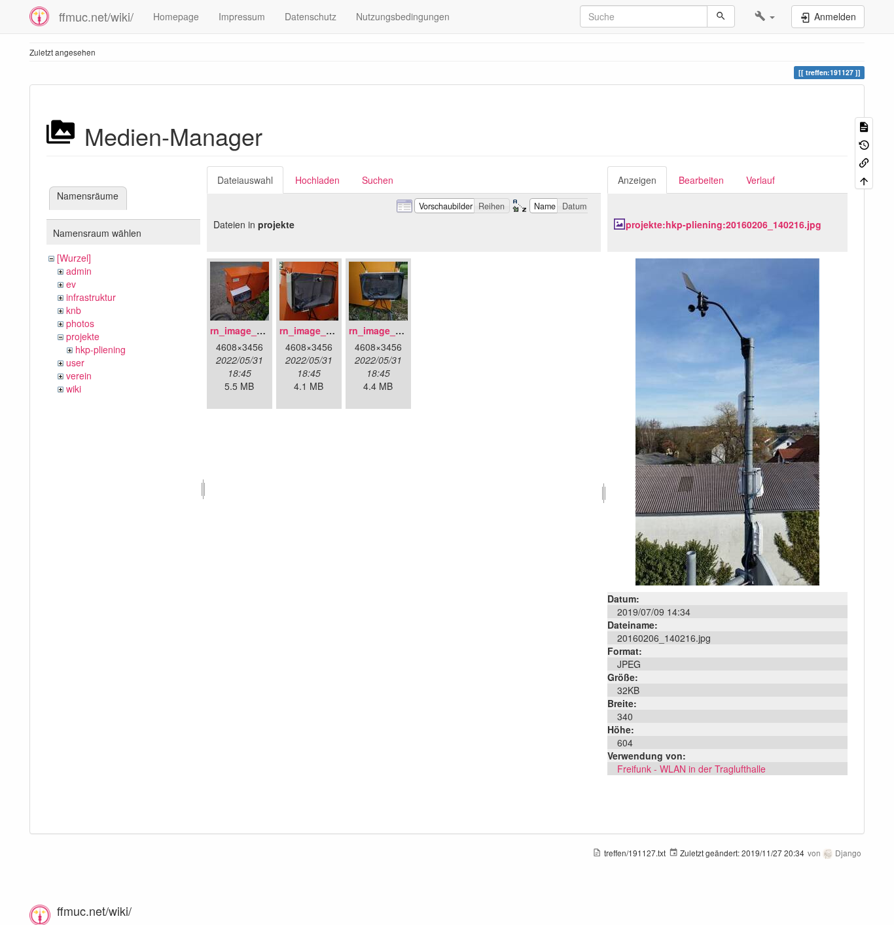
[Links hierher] (863, 162)
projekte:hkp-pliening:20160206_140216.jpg (723, 224)
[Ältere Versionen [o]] (863, 143)
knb (73, 310)
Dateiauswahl (245, 179)
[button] (765, 16)
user (75, 362)
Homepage (176, 16)
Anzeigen (637, 179)
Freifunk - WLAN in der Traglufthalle (691, 768)
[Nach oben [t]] (863, 179)
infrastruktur (91, 297)
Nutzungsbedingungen (403, 16)
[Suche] (721, 16)
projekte (82, 336)
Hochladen (317, 179)
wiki (73, 388)
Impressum (242, 16)
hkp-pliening (100, 349)
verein (79, 375)
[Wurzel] (74, 257)
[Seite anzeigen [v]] (863, 126)
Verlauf (760, 179)
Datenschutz (310, 16)
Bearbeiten (701, 179)
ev (71, 283)
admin (79, 270)
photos (80, 323)
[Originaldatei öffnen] (727, 420)
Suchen (377, 179)
